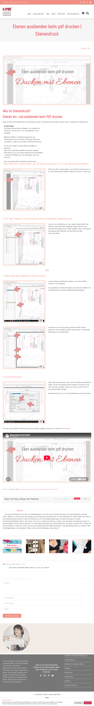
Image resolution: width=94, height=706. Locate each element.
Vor (89, 48)
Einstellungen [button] (78, 703)
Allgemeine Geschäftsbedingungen (76, 655)
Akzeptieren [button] (88, 703)
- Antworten (23, 564)
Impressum (68, 672)
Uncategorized (47, 489)
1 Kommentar (55, 489)
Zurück (83, 48)
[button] (87, 11)
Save (78, 498)
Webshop (64, 428)
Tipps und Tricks (38, 489)
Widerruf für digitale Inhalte (74, 664)
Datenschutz (69, 677)
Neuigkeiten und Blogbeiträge (26, 489)
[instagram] (45, 676)
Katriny (7, 489)
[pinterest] (49, 676)
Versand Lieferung (71, 685)
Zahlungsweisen (70, 660)
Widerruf (68, 668)
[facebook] (41, 676)
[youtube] (53, 676)
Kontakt (67, 681)
